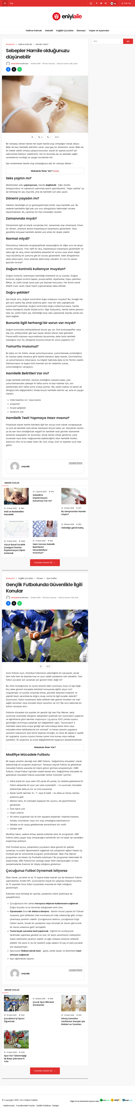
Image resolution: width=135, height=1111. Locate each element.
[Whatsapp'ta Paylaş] (19, 69)
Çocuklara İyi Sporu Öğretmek (14, 1020)
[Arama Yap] (91, 3)
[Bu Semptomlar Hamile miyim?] (73, 496)
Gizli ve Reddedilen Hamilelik (14, 513)
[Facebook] (96, 3)
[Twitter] (101, 3)
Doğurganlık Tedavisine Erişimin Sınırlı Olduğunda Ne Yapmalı (34, 3)
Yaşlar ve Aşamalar (99, 30)
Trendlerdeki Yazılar (25, 1105)
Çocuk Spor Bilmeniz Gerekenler (43, 1003)
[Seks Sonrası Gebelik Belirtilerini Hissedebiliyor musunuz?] (45, 529)
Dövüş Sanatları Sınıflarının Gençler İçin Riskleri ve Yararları (73, 1021)
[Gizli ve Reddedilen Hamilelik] (16, 496)
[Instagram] (105, 3)
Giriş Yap (127, 3)
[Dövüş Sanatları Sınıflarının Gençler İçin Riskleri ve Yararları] (73, 1003)
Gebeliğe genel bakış (72, 527)
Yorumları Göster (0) (43, 562)
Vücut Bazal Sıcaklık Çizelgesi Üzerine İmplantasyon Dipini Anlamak (14, 549)
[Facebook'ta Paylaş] (8, 69)
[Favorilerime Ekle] (32, 137)
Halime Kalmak (34, 30)
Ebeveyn (81, 30)
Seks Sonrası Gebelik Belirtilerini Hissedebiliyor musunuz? (44, 548)
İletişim (55, 1105)
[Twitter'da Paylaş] (14, 69)
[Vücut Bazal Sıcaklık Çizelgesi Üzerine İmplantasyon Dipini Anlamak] (16, 529)
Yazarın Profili (75, 463)
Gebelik (49, 30)
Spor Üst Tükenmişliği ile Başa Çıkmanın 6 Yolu (15, 1058)
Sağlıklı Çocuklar (65, 30)
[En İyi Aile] (67, 16)
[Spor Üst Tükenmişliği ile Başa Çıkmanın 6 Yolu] (16, 1039)
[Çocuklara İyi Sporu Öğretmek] (16, 1003)
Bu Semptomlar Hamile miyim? (73, 513)
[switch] (113, 3)
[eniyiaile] (15, 466)
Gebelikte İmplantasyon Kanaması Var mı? (42, 498)
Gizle (56, 171)
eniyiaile (15, 63)
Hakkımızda (9, 1105)
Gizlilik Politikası (43, 1105)
